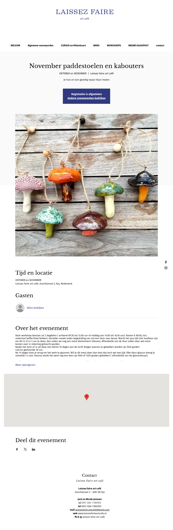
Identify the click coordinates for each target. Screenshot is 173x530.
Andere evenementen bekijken (87, 98)
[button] (96, 45)
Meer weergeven (25, 364)
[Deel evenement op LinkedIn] (33, 449)
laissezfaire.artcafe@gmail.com (92, 509)
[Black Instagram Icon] (166, 268)
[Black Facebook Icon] (166, 262)
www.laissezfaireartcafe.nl (92, 513)
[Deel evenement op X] (25, 449)
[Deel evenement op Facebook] (17, 449)
